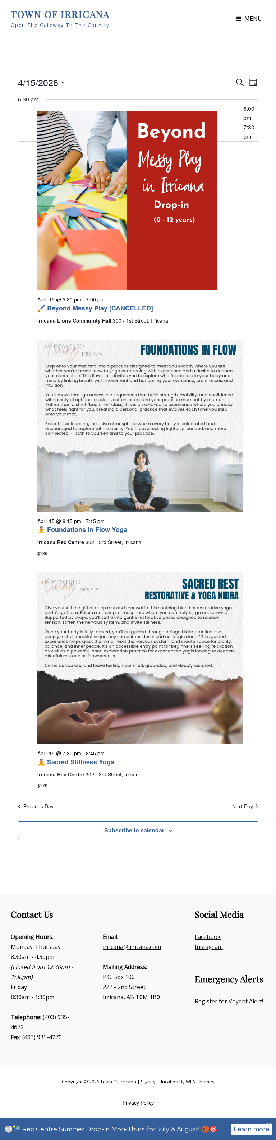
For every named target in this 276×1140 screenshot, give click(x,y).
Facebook (208, 937)
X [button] (269, 1125)
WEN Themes (200, 1081)
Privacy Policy (138, 1103)
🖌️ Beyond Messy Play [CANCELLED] (95, 308)
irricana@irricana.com (132, 947)
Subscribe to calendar (134, 830)
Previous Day (38, 806)
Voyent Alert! (246, 1001)
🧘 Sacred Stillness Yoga (75, 761)
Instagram (209, 947)
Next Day (242, 806)
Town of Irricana (60, 14)
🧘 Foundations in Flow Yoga (82, 529)
